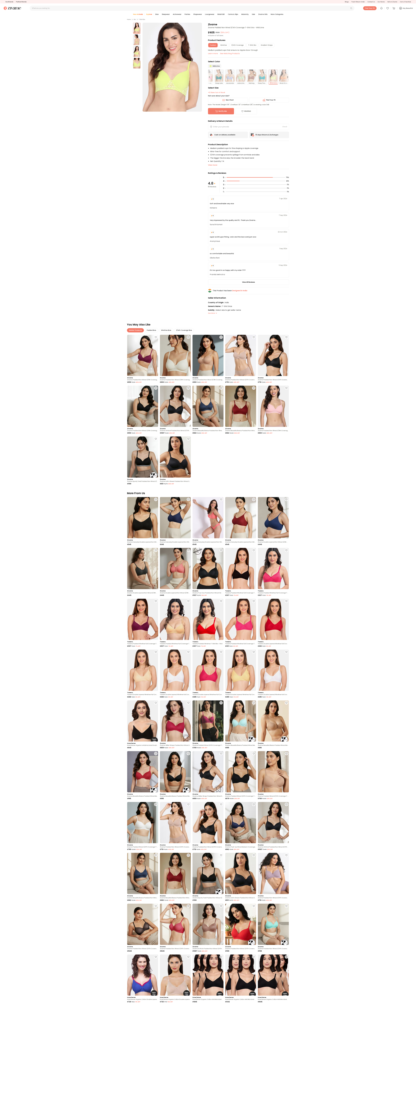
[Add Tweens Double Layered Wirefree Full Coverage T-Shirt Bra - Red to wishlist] (286, 601)
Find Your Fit (270, 100)
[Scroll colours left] (210, 77)
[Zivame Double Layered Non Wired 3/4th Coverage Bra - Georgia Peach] (175, 568)
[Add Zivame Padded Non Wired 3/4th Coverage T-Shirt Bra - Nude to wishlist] (221, 337)
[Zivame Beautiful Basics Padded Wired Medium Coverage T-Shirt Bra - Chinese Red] (142, 771)
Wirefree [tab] (223, 45)
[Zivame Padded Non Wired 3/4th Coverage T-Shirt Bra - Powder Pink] (273, 406)
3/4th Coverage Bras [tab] (184, 330)
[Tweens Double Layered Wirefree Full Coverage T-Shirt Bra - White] (175, 670)
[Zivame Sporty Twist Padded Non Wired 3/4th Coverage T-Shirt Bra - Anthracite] (142, 457)
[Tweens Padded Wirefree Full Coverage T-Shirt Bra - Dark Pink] (273, 568)
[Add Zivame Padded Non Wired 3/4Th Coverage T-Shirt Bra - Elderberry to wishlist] (286, 855)
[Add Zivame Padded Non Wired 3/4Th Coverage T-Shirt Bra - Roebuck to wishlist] (253, 337)
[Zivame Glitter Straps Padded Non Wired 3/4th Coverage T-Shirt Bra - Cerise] (175, 721)
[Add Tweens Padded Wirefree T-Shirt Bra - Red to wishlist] (221, 601)
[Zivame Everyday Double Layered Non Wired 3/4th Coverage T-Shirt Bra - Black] (142, 517)
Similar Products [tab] (135, 330)
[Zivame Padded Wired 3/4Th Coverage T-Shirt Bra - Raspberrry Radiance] (208, 721)
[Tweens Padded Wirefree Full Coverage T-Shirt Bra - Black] (240, 568)
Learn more (213, 53)
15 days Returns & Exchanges (266, 135)
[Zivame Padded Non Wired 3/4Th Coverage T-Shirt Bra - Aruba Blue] (273, 924)
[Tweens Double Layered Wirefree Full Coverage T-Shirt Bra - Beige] (142, 670)
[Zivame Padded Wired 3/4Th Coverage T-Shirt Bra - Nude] (273, 771)
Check (284, 127)
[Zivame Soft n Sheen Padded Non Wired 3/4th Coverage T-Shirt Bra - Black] (175, 457)
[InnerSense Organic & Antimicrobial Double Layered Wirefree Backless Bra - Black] (142, 721)
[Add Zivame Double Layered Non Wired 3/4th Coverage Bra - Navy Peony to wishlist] (286, 499)
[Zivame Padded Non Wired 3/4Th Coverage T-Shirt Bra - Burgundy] (175, 924)
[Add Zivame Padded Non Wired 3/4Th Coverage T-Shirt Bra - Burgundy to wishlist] (188, 906)
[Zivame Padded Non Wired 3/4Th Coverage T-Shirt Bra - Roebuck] (240, 355)
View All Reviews (248, 282)
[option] (137, 28)
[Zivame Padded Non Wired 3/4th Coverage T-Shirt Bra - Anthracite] (142, 406)
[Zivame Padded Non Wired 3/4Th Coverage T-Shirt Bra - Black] (142, 924)
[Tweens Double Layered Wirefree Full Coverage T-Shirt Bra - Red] (273, 619)
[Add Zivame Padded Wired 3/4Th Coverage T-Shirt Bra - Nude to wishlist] (286, 753)
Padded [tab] (213, 45)
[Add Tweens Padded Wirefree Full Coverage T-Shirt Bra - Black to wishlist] (253, 550)
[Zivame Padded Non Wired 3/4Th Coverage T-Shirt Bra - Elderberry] (273, 873)
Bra (135, 19)
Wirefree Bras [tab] (166, 330)
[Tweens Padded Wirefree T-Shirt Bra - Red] (208, 619)
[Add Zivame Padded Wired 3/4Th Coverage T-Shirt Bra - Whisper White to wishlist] (156, 804)
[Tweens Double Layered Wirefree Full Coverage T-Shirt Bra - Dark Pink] (208, 670)
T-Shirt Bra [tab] (252, 45)
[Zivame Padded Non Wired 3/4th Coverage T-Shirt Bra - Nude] (208, 355)
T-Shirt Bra (142, 19)
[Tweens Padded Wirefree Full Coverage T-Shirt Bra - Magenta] (142, 619)
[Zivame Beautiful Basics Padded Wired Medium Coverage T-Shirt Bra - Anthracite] (175, 771)
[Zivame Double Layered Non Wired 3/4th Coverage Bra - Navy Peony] (273, 517)
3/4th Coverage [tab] (237, 45)
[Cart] (394, 8)
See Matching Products (230, 53)
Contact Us (371, 2)
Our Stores (381, 2)
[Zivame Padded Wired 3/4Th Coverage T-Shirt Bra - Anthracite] (240, 771)
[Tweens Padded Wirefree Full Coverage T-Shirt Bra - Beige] (175, 619)
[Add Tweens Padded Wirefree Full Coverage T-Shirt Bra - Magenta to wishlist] (156, 601)
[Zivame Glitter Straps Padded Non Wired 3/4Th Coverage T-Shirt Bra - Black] (208, 771)
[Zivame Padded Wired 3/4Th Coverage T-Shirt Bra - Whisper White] (142, 822)
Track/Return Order (358, 2)
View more (212, 165)
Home (129, 19)
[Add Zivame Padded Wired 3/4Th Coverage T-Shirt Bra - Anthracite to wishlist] (253, 753)
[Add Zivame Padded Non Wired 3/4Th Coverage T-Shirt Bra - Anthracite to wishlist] (286, 337)
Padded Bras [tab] (151, 330)
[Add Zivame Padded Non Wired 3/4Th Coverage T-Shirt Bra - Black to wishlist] (156, 906)
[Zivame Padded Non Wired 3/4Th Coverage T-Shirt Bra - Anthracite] (273, 355)
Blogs (347, 2)
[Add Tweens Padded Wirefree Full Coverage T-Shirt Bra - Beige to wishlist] (188, 601)
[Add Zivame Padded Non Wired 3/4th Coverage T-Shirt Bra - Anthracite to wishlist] (156, 388)
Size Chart (230, 100)
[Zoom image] (172, 67)
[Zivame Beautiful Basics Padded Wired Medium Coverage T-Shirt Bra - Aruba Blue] (240, 721)
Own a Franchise (405, 2)
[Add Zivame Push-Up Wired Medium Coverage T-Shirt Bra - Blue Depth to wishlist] (253, 804)
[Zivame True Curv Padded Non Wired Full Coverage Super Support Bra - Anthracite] (208, 568)
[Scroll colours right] (286, 77)
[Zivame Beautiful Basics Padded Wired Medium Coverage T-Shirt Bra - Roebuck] (273, 721)
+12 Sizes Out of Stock (216, 92)
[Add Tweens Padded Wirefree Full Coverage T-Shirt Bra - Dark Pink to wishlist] (286, 550)
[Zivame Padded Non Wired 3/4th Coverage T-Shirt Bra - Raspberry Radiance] (142, 355)
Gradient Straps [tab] (267, 45)
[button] (351, 8)
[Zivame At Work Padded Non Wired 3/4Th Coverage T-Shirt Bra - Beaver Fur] (208, 924)
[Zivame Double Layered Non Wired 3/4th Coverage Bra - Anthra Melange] (142, 568)
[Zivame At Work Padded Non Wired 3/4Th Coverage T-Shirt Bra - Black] (175, 406)
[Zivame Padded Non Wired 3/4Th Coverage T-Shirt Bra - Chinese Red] (240, 924)
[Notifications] (381, 8)
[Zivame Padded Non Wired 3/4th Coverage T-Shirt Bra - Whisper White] (175, 355)
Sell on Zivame (392, 2)
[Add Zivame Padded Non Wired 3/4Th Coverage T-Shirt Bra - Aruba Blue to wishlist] (286, 906)
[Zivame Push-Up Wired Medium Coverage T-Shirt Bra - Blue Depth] (240, 822)
